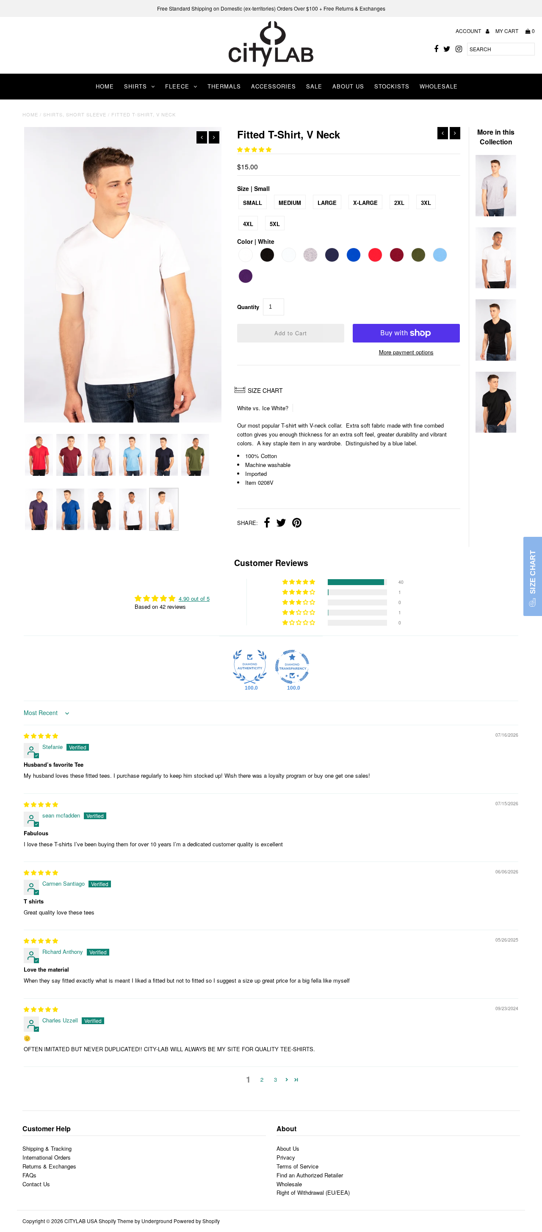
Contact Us (36, 1184)
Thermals (224, 86)
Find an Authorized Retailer (310, 1175)
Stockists (391, 86)
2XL (399, 203)
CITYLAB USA (80, 1220)
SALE (314, 86)
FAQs (29, 1175)
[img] (41, 736)
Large (327, 203)
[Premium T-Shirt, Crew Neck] (496, 430)
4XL (248, 224)
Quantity (248, 307)
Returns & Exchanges (49, 1166)
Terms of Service (297, 1166)
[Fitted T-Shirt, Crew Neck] (496, 214)
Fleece (177, 86)
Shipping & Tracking (47, 1148)
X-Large (365, 203)
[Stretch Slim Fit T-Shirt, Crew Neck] (496, 286)
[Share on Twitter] (281, 523)
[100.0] (250, 667)
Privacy (286, 1157)
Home (105, 86)
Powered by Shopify (197, 1220)
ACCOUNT (469, 30)
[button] (254, 149)
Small (252, 203)
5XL (275, 224)
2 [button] (261, 1079)
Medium (290, 203)
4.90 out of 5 (194, 598)
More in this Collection (495, 136)
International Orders (46, 1157)
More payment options (406, 352)
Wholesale (439, 86)
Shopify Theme (116, 1220)
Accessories (273, 86)
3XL (426, 203)
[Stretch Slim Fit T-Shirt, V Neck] (496, 358)
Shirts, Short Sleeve (74, 114)
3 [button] (275, 1079)
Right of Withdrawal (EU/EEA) (313, 1192)
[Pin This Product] (296, 523)
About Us (348, 86)
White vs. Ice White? (262, 408)
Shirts (135, 86)
